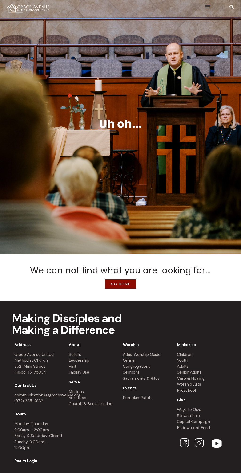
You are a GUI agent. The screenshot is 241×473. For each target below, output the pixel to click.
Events (129, 388)
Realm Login (25, 460)
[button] (207, 7)
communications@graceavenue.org (47, 395)
